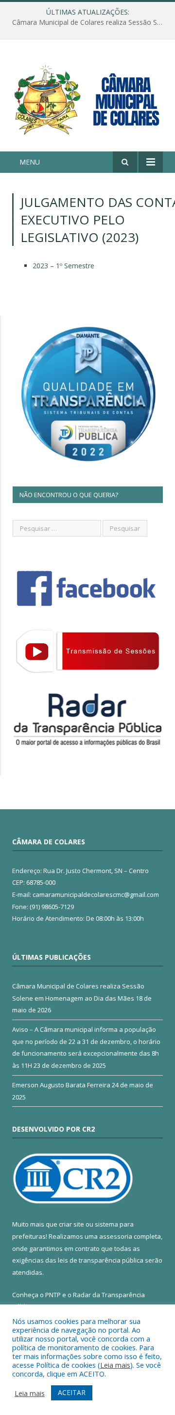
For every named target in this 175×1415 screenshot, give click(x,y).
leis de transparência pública (100, 1260)
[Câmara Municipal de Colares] (87, 96)
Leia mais (115, 1364)
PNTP (53, 1294)
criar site (71, 1224)
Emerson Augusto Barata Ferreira (61, 1084)
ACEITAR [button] (72, 1392)
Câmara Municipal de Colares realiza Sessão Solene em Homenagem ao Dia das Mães (90, 22)
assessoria (115, 1236)
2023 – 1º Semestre (63, 265)
